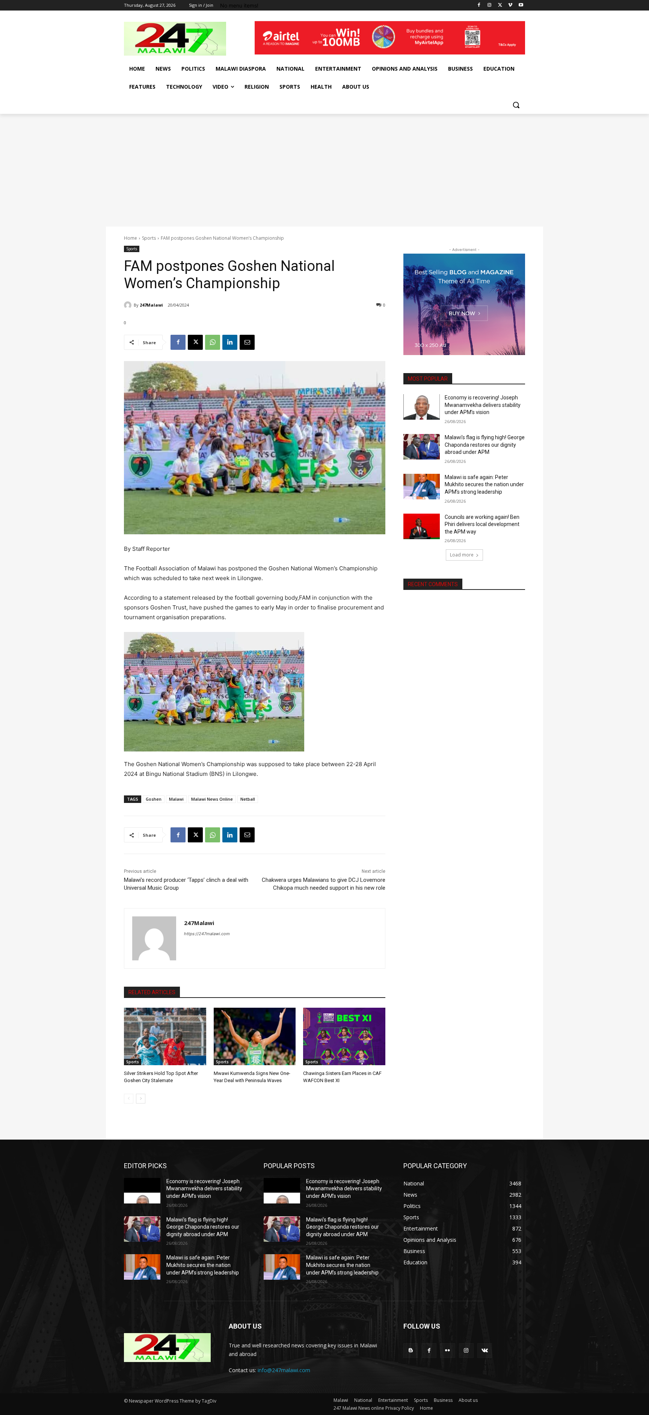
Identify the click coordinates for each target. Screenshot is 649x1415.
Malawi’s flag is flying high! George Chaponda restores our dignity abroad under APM (485, 444)
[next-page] (140, 1099)
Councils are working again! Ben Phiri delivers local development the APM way (482, 524)
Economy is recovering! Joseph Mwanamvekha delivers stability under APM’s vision (483, 405)
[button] (516, 105)
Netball (247, 799)
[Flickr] (447, 1350)
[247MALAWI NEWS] (184, 39)
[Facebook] (479, 5)
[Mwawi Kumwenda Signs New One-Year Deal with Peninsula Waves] (255, 1036)
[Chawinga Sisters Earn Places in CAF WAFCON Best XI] (344, 1036)
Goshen (153, 799)
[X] (500, 5)
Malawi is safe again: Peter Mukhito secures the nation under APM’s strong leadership (484, 484)
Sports (149, 238)
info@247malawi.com (284, 1370)
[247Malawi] (129, 305)
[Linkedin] (229, 342)
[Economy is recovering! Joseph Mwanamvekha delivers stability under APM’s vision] (421, 407)
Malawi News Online (212, 799)
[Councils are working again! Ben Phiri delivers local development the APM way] (421, 526)
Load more (462, 555)
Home (130, 238)
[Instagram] (489, 5)
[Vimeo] (510, 5)
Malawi (176, 799)
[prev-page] (128, 1099)
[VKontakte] (484, 1350)
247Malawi (151, 305)
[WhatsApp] (212, 342)
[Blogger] (410, 1350)
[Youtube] (520, 5)
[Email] (247, 342)
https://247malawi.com (207, 933)
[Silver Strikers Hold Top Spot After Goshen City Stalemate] (165, 1036)
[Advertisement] (324, 170)
